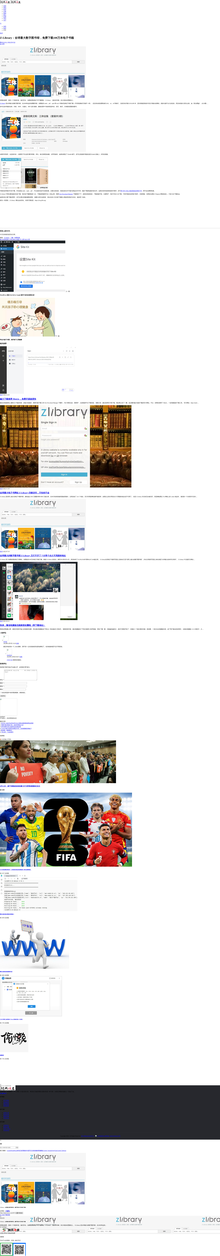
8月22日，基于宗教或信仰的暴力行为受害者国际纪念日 (20, 786)
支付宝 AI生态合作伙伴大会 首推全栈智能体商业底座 (17, 723)
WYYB (5, 642)
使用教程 (23, 1150)
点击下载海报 (5, 1215)
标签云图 (6, 1127)
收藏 (18, 239)
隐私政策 (6, 1105)
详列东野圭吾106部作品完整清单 (11, 726)
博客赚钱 (40, 1150)
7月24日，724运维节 (7, 732)
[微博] (1, 1093)
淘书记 (19, 1150)
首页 (4, 6)
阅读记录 (6, 1114)
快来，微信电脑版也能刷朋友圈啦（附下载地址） (22, 625)
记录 (4, 11)
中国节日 (29, 1150)
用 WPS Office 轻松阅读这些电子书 (131, 191)
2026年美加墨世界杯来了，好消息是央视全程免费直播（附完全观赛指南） (15, 869)
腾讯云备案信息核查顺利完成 (6, 971)
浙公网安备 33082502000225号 (111, 1136)
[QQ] (2, 1093)
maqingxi (9, 655)
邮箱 (2, 686)
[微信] (4, 1093)
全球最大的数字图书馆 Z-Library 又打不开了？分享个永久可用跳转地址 (33, 555)
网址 (1, 689)
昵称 (2, 683)
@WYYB (9, 660)
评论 (2, 680)
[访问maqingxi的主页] (8, 715)
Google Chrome (47, 1150)
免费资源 (17, 237)
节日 (4, 18)
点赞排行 (6, 1125)
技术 (4, 9)
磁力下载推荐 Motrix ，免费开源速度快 (18, 399)
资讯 (4, 7)
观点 (4, 15)
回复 (17, 643)
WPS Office (6, 1129)
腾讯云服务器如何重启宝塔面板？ (7, 914)
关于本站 (6, 1100)
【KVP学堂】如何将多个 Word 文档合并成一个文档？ (11, 1019)
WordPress (6, 1130)
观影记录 (6, 1116)
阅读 (4, 13)
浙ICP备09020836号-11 (88, 1136)
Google (9, 1150)
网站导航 (6, 1104)
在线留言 (6, 1102)
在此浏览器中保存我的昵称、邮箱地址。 (14, 692)
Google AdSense (61, 1150)
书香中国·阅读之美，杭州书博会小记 (12, 725)
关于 (4, 20)
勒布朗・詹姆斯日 (6, 730)
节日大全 (6, 1118)
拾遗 (4, 16)
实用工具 (6, 1113)
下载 (12, 237)
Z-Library (2, 103)
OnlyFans (54, 1150)
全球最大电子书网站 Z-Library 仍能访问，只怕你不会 (24, 493)
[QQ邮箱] (6, 1093)
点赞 (23, 239)
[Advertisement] (51, 215)
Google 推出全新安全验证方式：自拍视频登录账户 (16, 728)
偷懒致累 (2, 1055)
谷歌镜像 (34, 1150)
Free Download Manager (66, 194)
